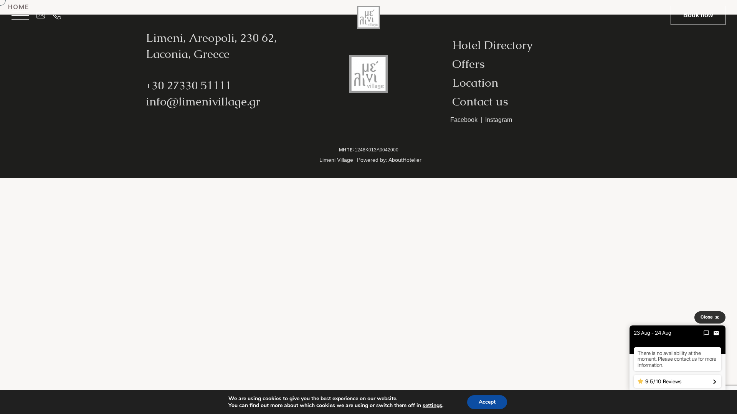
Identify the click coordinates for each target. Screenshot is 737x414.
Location (475, 82)
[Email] (44, 15)
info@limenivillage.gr (203, 101)
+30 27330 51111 (188, 85)
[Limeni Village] (368, 20)
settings (432, 405)
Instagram (498, 120)
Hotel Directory (492, 45)
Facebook (464, 120)
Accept (487, 402)
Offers (468, 63)
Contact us (480, 101)
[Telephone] (61, 15)
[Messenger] (706, 333)
